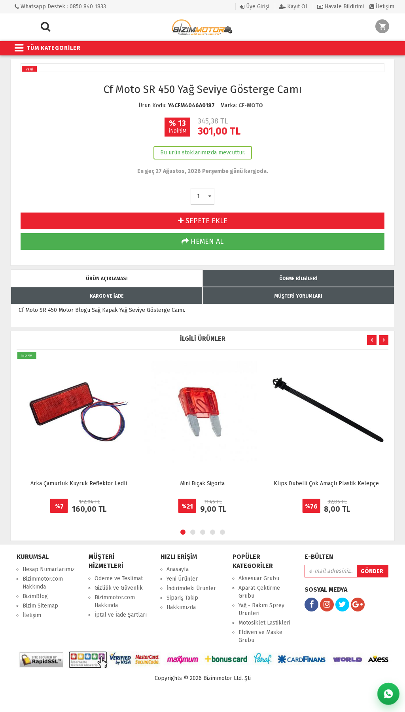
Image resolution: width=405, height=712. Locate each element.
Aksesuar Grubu (258, 578)
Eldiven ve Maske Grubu (260, 636)
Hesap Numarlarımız (49, 569)
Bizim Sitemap (40, 605)
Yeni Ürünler (182, 578)
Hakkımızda (181, 607)
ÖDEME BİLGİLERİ (298, 278)
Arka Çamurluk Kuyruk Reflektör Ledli (78, 483)
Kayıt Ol (296, 6)
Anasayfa (178, 569)
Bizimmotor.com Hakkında (43, 582)
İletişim (384, 6)
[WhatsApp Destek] (388, 694)
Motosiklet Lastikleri (264, 622)
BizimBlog (35, 596)
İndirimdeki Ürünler (191, 588)
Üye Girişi (256, 6)
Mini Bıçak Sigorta (202, 483)
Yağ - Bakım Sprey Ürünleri (261, 609)
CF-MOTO (250, 105)
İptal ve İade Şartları (121, 614)
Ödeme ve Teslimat (119, 578)
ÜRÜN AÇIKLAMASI (107, 278)
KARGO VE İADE (107, 296)
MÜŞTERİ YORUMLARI (298, 296)
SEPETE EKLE (205, 220)
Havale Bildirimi (343, 6)
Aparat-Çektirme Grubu (259, 592)
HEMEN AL (206, 241)
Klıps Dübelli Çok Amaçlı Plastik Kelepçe (326, 483)
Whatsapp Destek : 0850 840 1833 (62, 6)
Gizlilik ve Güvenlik (119, 588)
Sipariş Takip (182, 597)
